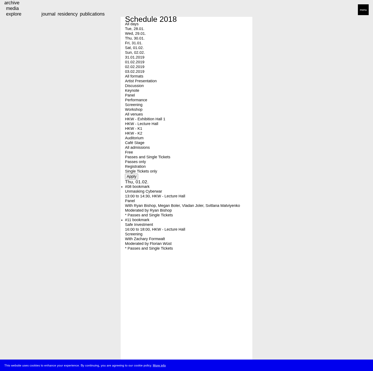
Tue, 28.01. (134, 29)
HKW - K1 (133, 128)
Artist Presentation (141, 81)
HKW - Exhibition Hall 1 (145, 119)
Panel (130, 95)
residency (68, 14)
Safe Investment (139, 224)
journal (48, 14)
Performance (136, 100)
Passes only (135, 162)
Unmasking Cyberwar (143, 191)
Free (129, 152)
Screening (133, 105)
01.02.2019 (134, 62)
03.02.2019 (134, 71)
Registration (135, 166)
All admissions (137, 147)
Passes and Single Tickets (147, 157)
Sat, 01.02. (134, 48)
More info (159, 365)
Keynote (132, 90)
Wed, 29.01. (135, 33)
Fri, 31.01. (133, 43)
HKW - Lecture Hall (141, 124)
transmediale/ (16, 10)
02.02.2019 (134, 67)
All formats (134, 76)
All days (132, 24)
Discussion (134, 86)
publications (92, 14)
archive (11, 2)
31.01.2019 (134, 57)
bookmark (141, 186)
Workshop (133, 109)
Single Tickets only (141, 171)
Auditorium (134, 138)
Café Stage (134, 143)
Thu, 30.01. (135, 38)
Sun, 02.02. (135, 52)
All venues (134, 114)
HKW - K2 (133, 133)
